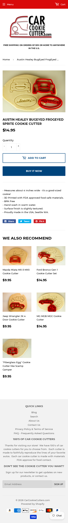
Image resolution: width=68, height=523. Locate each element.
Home (6, 59)
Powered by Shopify (32, 503)
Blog (34, 412)
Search (34, 416)
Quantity (8, 140)
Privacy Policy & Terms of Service (34, 429)
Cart (62, 4)
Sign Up (58, 484)
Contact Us (34, 424)
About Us (34, 420)
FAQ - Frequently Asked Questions (34, 433)
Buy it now (34, 171)
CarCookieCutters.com (37, 500)
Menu (10, 4)
